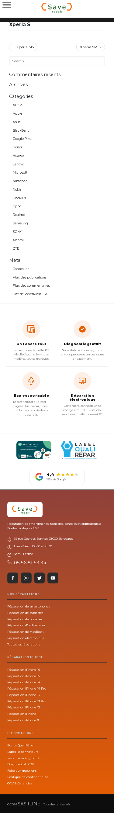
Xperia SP (88, 47)
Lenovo (18, 164)
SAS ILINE (29, 804)
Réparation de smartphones (28, 606)
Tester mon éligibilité (23, 758)
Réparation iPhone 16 (23, 669)
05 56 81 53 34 (30, 563)
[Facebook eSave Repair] (12, 578)
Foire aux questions (21, 770)
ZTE (16, 249)
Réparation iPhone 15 (23, 676)
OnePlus (19, 198)
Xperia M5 (25, 47)
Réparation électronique (25, 638)
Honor (17, 147)
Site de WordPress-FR (30, 294)
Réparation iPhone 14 (23, 682)
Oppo (17, 206)
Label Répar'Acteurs (22, 751)
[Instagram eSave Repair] (26, 578)
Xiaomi (18, 240)
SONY (17, 232)
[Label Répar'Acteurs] (33, 450)
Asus (16, 122)
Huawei (19, 156)
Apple (17, 114)
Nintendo (20, 181)
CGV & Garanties (19, 783)
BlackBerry (21, 131)
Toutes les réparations (23, 644)
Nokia (17, 190)
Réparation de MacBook (25, 631)
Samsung (20, 223)
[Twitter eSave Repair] (39, 578)
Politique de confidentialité (27, 777)
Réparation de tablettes (25, 612)
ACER (17, 105)
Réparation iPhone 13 (23, 695)
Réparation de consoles (24, 619)
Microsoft (20, 173)
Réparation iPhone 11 (23, 713)
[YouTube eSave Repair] (52, 578)
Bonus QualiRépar (21, 745)
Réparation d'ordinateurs (26, 625)
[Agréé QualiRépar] (79, 450)
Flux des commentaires (31, 286)
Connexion (21, 269)
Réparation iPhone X (23, 720)
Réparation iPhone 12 (23, 707)
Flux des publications (30, 277)
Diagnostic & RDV (20, 764)
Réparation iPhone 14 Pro (26, 688)
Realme (19, 215)
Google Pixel (22, 139)
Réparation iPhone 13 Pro (26, 701)
